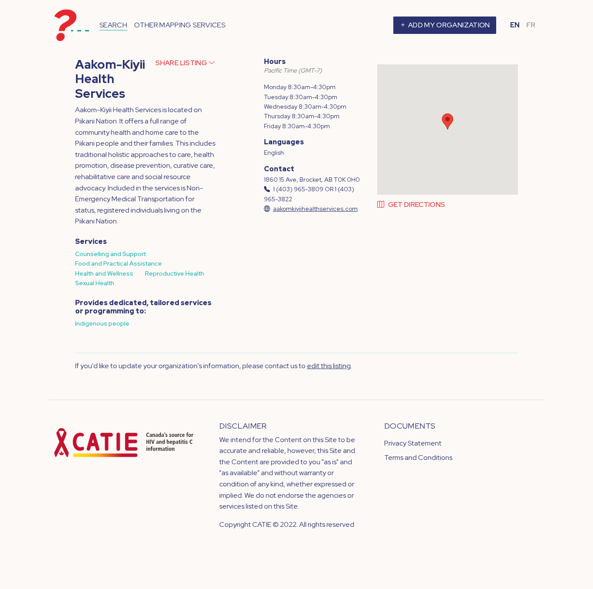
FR (531, 25)
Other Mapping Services (179, 25)
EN (515, 25)
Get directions (416, 204)
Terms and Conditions (418, 457)
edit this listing (329, 365)
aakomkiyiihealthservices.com (315, 209)
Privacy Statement (412, 443)
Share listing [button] (181, 62)
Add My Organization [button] (448, 25)
